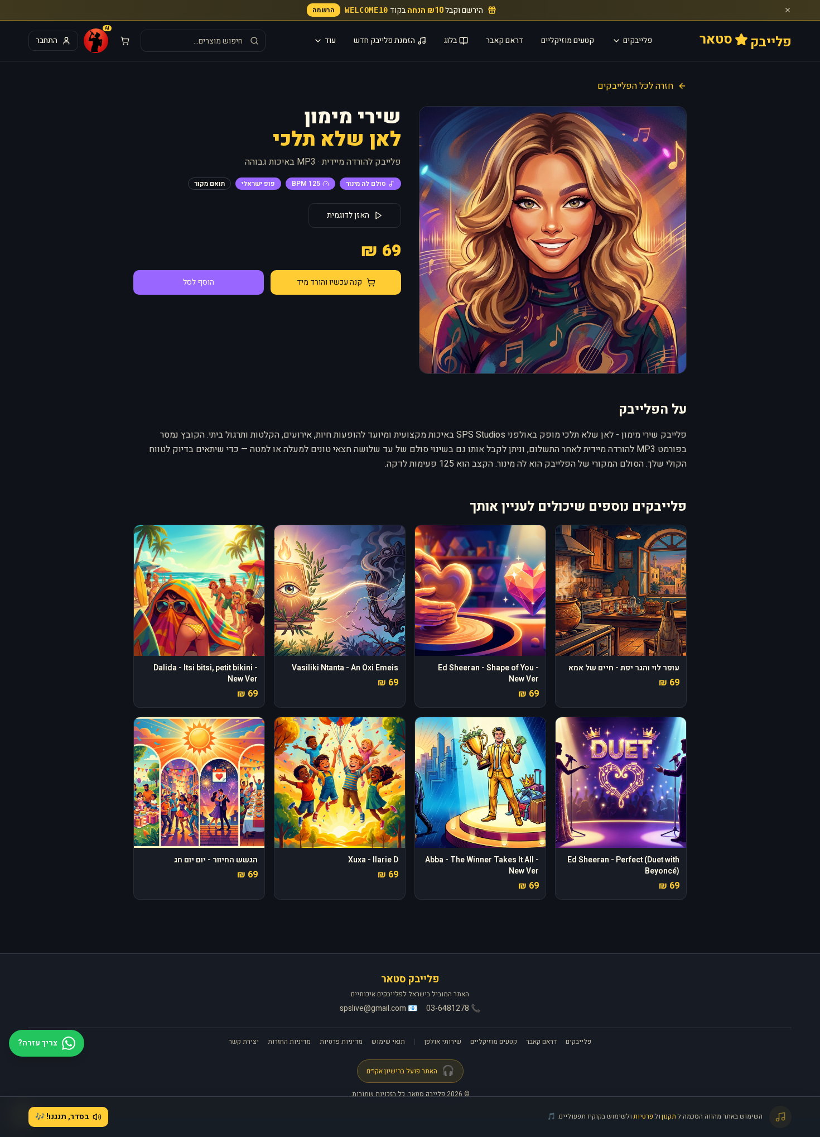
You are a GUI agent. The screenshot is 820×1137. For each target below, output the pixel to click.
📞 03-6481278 (453, 1008)
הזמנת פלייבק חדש (384, 40)
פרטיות (643, 1116)
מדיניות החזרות (289, 1041)
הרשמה (323, 10)
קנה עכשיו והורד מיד (329, 282)
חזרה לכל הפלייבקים (635, 86)
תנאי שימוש (388, 1041)
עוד (330, 40)
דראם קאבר (504, 40)
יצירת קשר (244, 1041)
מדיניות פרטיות (341, 1041)
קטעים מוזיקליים (567, 40)
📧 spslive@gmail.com (378, 1008)
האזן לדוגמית (348, 215)
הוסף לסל (198, 282)
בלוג (450, 40)
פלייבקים (637, 40)
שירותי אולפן (443, 1041)
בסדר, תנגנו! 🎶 (62, 1116)
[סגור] (788, 10)
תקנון (669, 1116)
